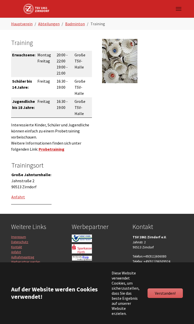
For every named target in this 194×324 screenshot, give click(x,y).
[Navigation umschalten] (178, 9)
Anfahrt (16, 252)
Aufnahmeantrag (22, 257)
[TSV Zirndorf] (36, 9)
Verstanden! (165, 293)
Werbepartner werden (25, 262)
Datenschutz (19, 242)
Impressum (18, 237)
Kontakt (16, 247)
